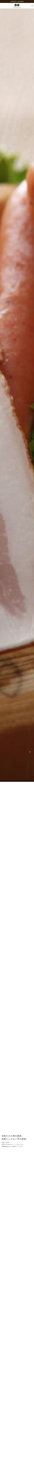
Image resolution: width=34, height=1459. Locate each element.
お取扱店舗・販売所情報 (17, 1)
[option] (17, 395)
